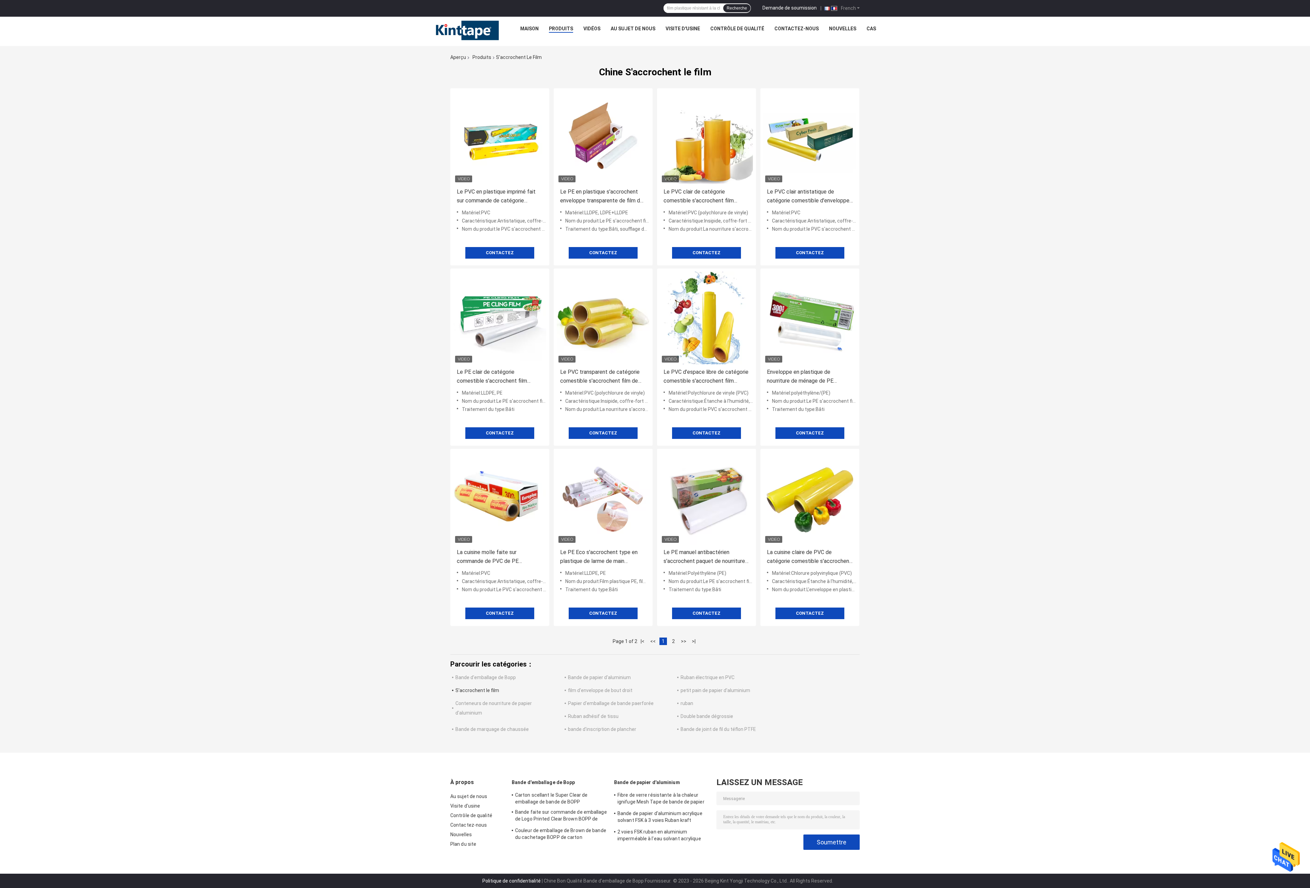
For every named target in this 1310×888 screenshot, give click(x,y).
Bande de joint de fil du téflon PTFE (718, 729)
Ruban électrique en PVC (707, 677)
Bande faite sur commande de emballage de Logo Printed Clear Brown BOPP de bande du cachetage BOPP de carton (561, 816)
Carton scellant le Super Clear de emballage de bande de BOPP (551, 798)
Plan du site (463, 844)
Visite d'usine (683, 28)
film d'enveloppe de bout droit (600, 690)
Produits (561, 28)
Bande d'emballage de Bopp (485, 677)
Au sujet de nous (633, 28)
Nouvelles (842, 28)
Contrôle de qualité (737, 28)
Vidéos (591, 28)
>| (694, 641)
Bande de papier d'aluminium (599, 677)
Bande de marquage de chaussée (492, 729)
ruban (687, 703)
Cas (871, 28)
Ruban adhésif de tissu (593, 716)
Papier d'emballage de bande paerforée (611, 703)
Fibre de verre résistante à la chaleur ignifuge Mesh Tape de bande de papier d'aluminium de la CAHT (660, 799)
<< (653, 641)
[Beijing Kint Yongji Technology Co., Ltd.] (461, 30)
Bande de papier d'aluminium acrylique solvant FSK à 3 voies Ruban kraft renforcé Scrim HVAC (659, 818)
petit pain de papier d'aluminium (715, 690)
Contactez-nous (796, 28)
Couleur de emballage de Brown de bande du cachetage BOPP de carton (560, 834)
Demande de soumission (789, 8)
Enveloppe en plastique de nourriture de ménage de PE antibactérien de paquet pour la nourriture (804, 377)
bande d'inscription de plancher (602, 729)
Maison (529, 28)
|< (642, 641)
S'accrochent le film (477, 690)
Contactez (500, 252)
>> (683, 641)
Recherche (737, 8)
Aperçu (458, 57)
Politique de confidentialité (511, 881)
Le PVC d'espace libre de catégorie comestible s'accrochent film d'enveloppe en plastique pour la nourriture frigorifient (706, 377)
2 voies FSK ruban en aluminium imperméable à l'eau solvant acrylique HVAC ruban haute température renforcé (662, 836)
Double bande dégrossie (707, 716)
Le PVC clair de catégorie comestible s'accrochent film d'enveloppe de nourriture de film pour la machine (703, 196)
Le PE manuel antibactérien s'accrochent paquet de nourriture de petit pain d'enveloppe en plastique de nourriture (704, 557)
